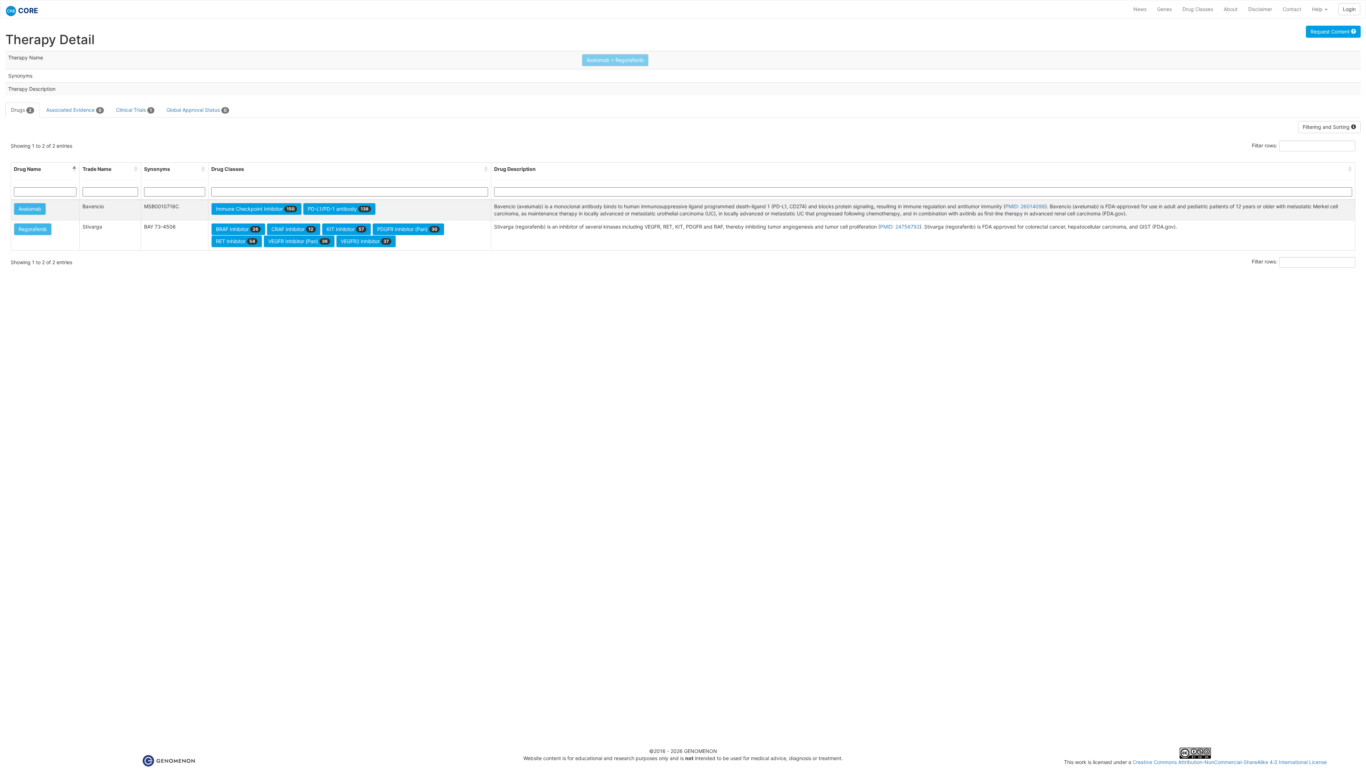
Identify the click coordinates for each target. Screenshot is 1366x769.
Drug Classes (1197, 9)
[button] (74, 169)
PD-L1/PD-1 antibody (338, 209)
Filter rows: (1264, 145)
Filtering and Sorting (1327, 127)
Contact (1292, 9)
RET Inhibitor (235, 241)
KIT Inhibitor (345, 229)
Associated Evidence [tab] (73, 110)
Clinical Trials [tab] (134, 110)
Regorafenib (32, 229)
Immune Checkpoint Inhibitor (255, 209)
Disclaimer (1260, 9)
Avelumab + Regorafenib (615, 60)
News (1140, 9)
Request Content (1331, 31)
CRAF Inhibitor (292, 229)
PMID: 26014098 (1025, 206)
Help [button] (1318, 9)
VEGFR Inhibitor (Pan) (298, 241)
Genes (1164, 9)
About (1231, 9)
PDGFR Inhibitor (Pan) (407, 229)
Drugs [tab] (21, 110)
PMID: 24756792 (900, 227)
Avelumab (29, 209)
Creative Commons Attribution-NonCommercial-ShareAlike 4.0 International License (1230, 762)
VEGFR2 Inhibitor (365, 241)
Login (1349, 9)
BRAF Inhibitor (237, 229)
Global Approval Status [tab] (196, 110)
